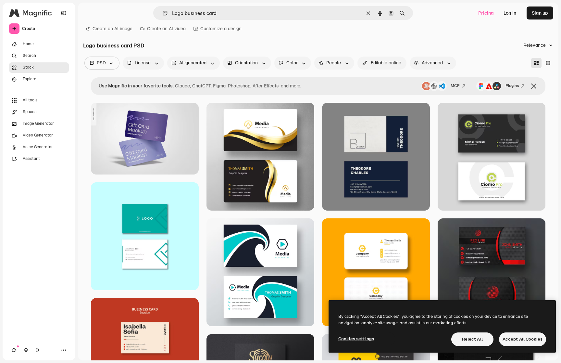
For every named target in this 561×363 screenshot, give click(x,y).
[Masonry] (536, 63)
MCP (455, 85)
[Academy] (26, 350)
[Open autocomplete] (162, 13)
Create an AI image (112, 29)
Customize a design (221, 29)
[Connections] (14, 350)
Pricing (486, 13)
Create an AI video (166, 29)
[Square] (548, 63)
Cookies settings (356, 339)
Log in (510, 13)
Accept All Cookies (522, 339)
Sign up (540, 13)
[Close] (534, 86)
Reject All (472, 339)
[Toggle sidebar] (63, 13)
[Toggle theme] (37, 350)
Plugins (512, 85)
